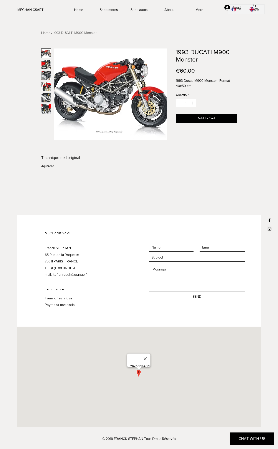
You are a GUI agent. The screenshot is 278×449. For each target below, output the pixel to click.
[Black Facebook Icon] (269, 220)
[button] (256, 8)
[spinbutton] (186, 103)
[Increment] (192, 103)
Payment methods (60, 305)
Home (45, 33)
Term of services (59, 298)
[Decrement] (179, 103)
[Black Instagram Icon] (269, 228)
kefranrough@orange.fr (70, 274)
